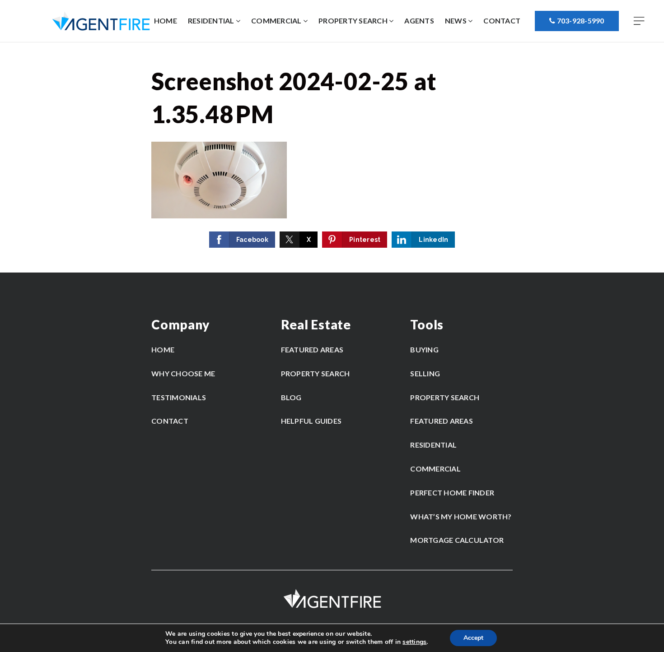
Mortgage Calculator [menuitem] (457, 540)
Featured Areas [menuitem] (312, 349)
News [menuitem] (456, 20)
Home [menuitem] (165, 20)
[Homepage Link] (101, 20)
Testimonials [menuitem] (178, 397)
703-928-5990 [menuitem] (579, 20)
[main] (332, 157)
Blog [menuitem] (291, 397)
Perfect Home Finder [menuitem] (452, 492)
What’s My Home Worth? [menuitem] (460, 516)
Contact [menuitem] (501, 20)
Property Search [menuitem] (353, 20)
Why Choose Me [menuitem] (183, 373)
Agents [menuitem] (419, 20)
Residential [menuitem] (212, 20)
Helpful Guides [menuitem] (311, 420)
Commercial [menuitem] (277, 20)
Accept (473, 638)
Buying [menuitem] (424, 349)
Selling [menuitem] (425, 373)
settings (414, 642)
